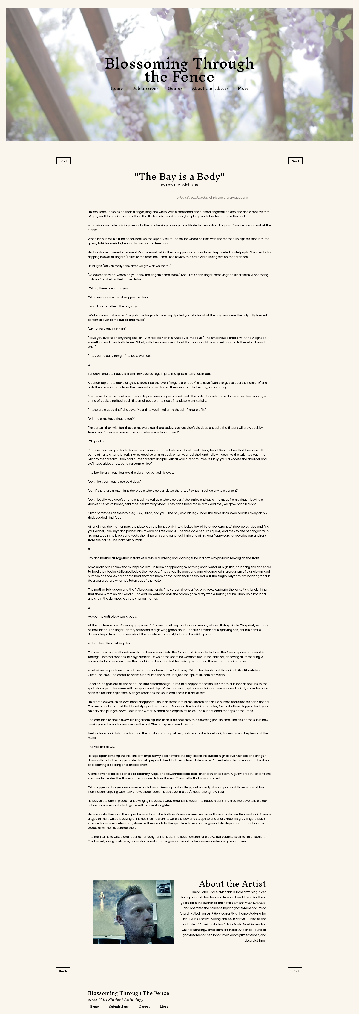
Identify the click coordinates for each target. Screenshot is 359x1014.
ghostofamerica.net (197, 935)
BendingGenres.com (208, 930)
